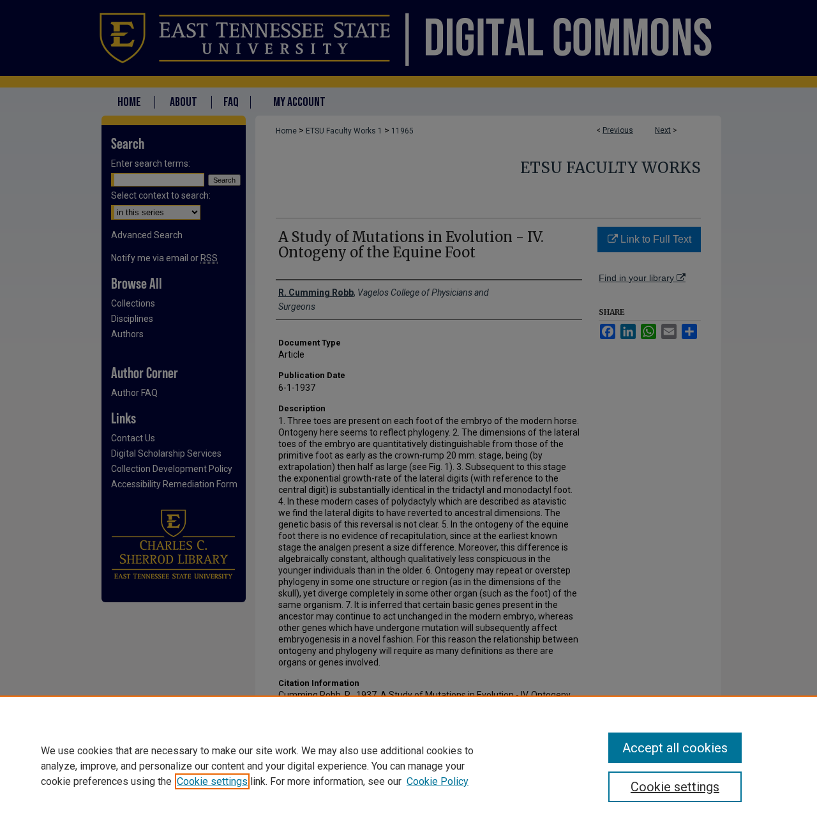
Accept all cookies (675, 748)
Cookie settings (212, 781)
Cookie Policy (437, 781)
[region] (408, 765)
